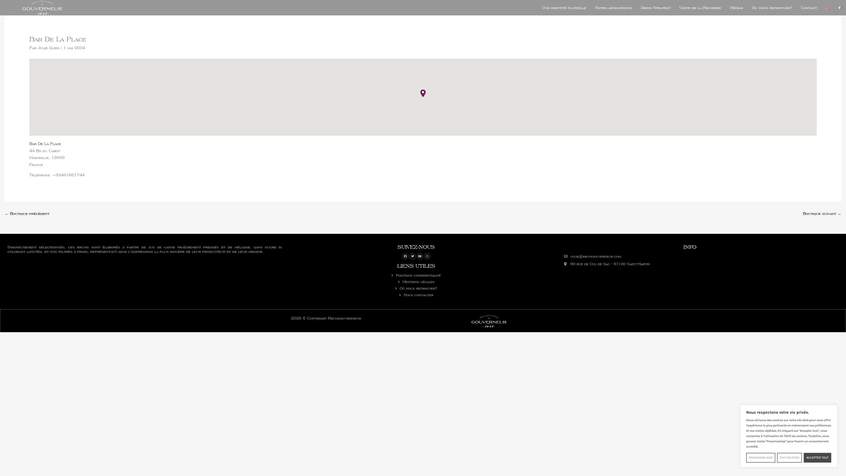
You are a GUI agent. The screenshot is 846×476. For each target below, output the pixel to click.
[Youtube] (420, 256)
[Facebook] (405, 256)
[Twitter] (413, 256)
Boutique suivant (822, 213)
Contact (809, 7)
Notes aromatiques (613, 7)
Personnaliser (761, 457)
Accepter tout (817, 457)
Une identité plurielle (564, 7)
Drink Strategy (656, 7)
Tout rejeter (789, 457)
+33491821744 (68, 175)
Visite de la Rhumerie (700, 7)
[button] (423, 93)
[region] (788, 436)
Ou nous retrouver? (772, 7)
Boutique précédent (27, 213)
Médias (736, 7)
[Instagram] (427, 256)
